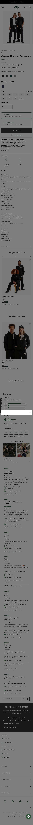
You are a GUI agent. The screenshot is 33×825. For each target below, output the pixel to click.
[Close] (30, 412)
